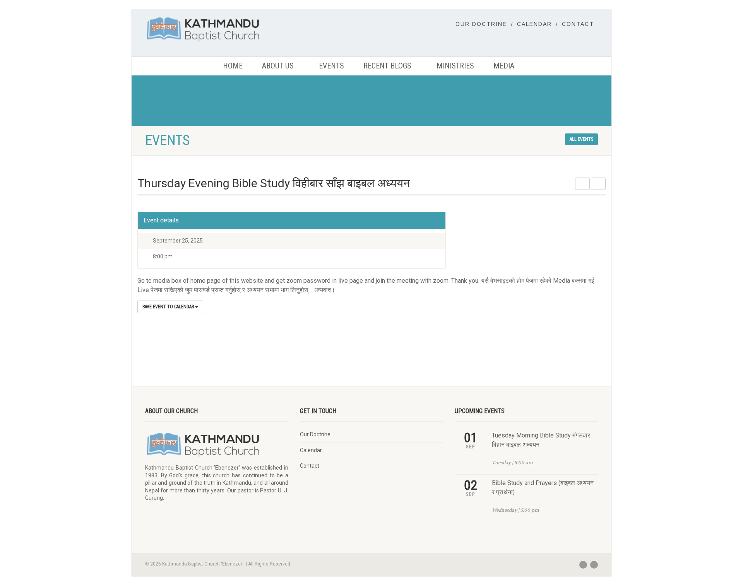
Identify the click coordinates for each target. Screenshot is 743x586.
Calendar (534, 24)
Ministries (455, 65)
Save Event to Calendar (168, 306)
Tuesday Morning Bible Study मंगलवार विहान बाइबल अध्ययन (541, 440)
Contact (578, 24)
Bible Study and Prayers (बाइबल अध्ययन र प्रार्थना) (543, 487)
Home (233, 65)
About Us (278, 65)
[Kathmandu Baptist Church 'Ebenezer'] (216, 29)
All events (581, 139)
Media (503, 65)
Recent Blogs (387, 65)
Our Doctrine (481, 24)
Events (331, 65)
